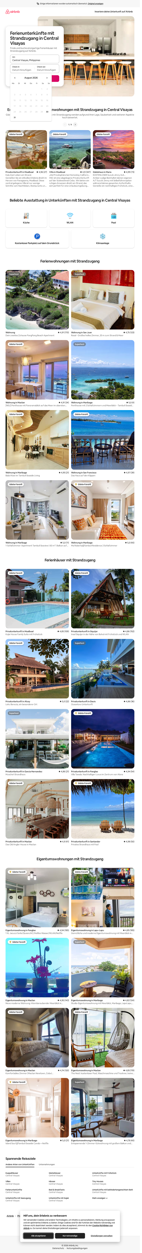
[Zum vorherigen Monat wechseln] (15, 78)
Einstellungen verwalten (101, 1236)
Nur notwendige (70, 1236)
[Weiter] (75, 124)
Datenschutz (58, 1248)
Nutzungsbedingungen (77, 1248)
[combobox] (34, 60)
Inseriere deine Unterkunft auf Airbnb (114, 11)
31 (15, 117)
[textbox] (22, 70)
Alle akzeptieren (38, 1236)
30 (47, 112)
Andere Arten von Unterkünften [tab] (20, 1164)
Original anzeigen (95, 3)
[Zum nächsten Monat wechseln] (47, 78)
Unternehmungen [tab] (47, 1164)
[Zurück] (65, 124)
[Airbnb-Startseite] (13, 11)
